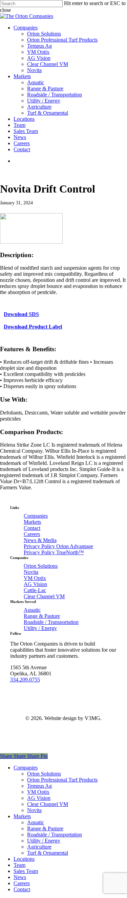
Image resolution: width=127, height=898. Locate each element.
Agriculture (39, 847)
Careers (32, 534)
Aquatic (32, 610)
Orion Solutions (41, 566)
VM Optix (35, 578)
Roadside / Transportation (51, 622)
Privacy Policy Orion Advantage (58, 546)
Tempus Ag (39, 786)
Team (19, 865)
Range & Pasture (42, 616)
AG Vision (35, 584)
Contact (32, 528)
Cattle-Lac (35, 590)
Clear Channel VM (44, 596)
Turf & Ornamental (47, 853)
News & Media (40, 540)
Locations (24, 859)
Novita (31, 572)
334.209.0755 (25, 679)
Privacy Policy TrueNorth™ (54, 552)
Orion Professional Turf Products (62, 780)
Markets (32, 522)
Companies (36, 516)
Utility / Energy (40, 628)
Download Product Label (33, 327)
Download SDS (21, 314)
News (20, 877)
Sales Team (26, 871)
